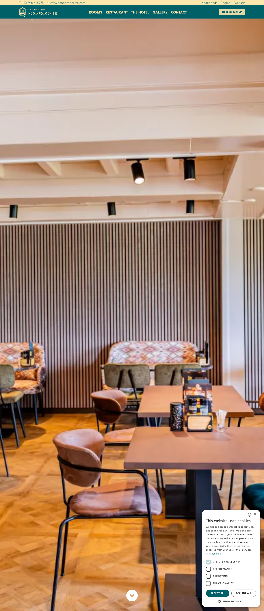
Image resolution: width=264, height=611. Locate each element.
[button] (231, 601)
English (225, 3)
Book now (232, 11)
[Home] (38, 12)
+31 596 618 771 (32, 3)
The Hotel (140, 12)
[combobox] (249, 515)
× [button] (254, 514)
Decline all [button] (244, 593)
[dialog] (231, 558)
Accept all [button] (217, 593)
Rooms (95, 12)
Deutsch (239, 3)
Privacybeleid (213, 553)
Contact (179, 12)
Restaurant (117, 12)
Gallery (160, 12)
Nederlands (209, 3)
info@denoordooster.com (67, 3)
